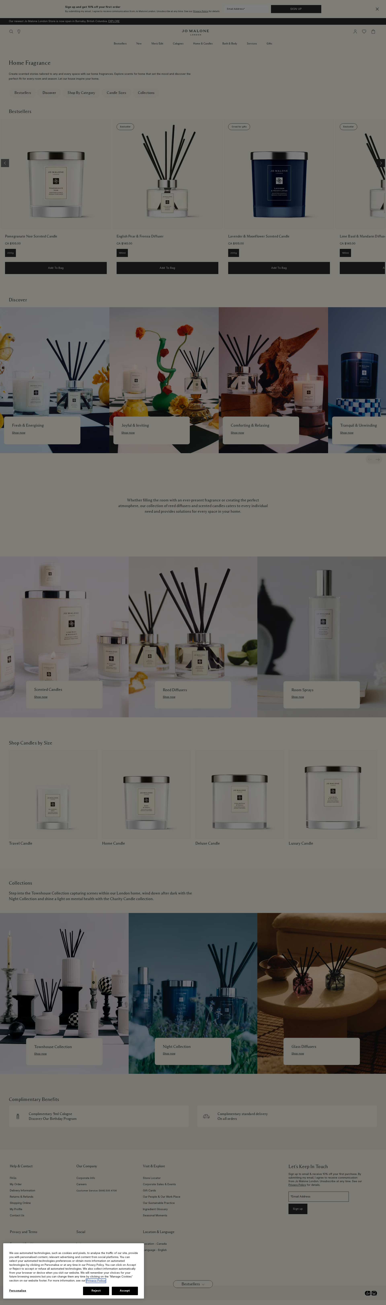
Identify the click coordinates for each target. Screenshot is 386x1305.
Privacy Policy (96, 1280)
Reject (96, 1291)
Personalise (17, 1291)
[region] (73, 1271)
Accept (125, 1291)
